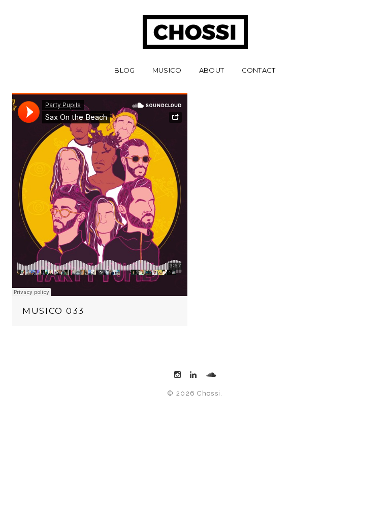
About (211, 70)
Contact (259, 70)
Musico (167, 70)
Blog (124, 70)
